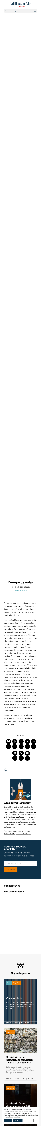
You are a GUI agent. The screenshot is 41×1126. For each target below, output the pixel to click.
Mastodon (9, 834)
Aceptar (8, 1121)
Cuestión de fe (20, 1003)
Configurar (28, 1121)
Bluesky (26, 831)
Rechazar (17, 1121)
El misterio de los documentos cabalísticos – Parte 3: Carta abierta (20, 1054)
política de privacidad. (13, 1117)
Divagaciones (20, 590)
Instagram (22, 834)
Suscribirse (11, 870)
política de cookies (32, 1115)
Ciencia (9, 983)
